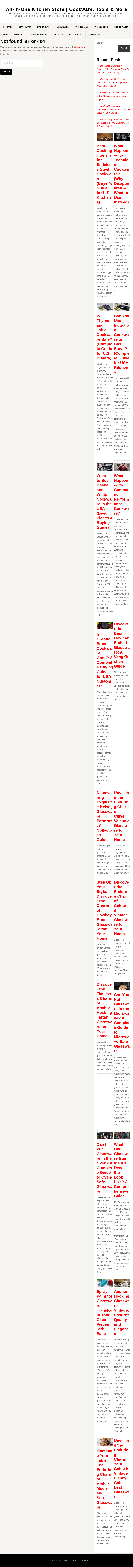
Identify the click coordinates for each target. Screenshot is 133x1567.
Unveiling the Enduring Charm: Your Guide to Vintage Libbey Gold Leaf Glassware (122, 1468)
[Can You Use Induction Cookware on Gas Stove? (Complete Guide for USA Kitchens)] (122, 307)
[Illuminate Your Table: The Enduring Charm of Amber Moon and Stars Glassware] (105, 1442)
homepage (80, 47)
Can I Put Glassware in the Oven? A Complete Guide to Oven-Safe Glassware (104, 1167)
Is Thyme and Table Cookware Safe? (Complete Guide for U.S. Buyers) (112, 96)
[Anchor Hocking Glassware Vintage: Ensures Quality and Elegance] (122, 1283)
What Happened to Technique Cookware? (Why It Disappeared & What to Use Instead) (113, 82)
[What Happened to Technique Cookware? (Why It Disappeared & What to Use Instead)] (122, 137)
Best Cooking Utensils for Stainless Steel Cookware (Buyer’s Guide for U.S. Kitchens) (113, 69)
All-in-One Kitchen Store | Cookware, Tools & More (66, 9)
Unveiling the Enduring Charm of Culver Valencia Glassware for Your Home (122, 816)
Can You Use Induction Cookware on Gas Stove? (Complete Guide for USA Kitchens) (113, 109)
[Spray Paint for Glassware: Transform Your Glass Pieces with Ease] (105, 1283)
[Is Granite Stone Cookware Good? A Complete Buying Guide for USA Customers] (105, 625)
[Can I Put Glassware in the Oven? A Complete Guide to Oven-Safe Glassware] (105, 1135)
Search (100, 43)
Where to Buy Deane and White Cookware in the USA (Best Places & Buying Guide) (113, 122)
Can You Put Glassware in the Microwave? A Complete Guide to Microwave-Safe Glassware (122, 1023)
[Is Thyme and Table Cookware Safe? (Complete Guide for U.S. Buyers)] (105, 307)
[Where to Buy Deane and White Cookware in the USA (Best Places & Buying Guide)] (105, 467)
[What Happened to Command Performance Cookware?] (122, 467)
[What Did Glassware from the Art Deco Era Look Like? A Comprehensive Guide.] (122, 1135)
